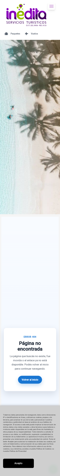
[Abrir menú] (51, 6)
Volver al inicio (30, 379)
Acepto (18, 463)
